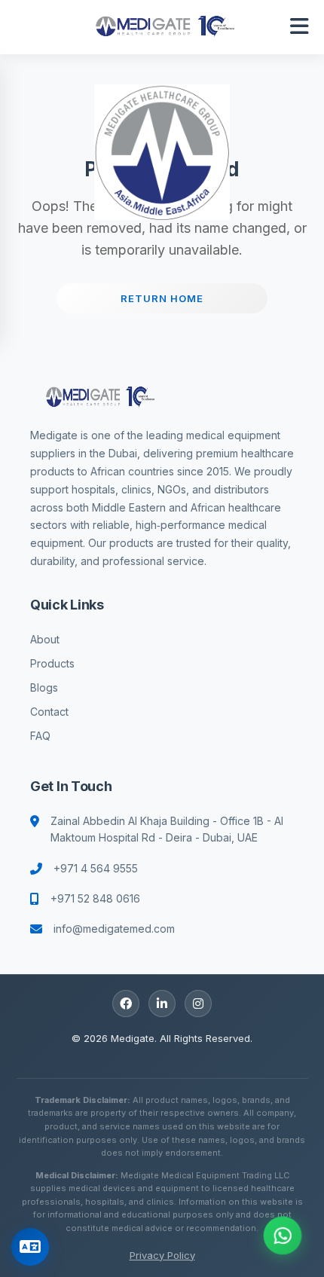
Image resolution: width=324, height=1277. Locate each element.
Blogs (44, 687)
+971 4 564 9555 (95, 868)
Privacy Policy (162, 1255)
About (45, 639)
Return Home (162, 298)
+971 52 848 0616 (95, 898)
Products (52, 663)
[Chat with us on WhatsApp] (282, 1235)
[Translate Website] (30, 1247)
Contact (49, 711)
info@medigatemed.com (114, 928)
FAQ (40, 735)
